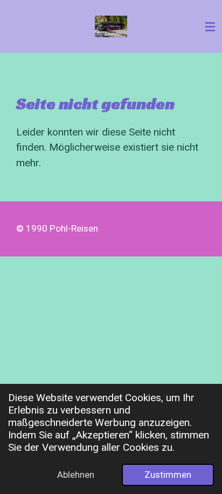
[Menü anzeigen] (210, 26)
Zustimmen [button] (167, 474)
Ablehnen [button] (75, 474)
